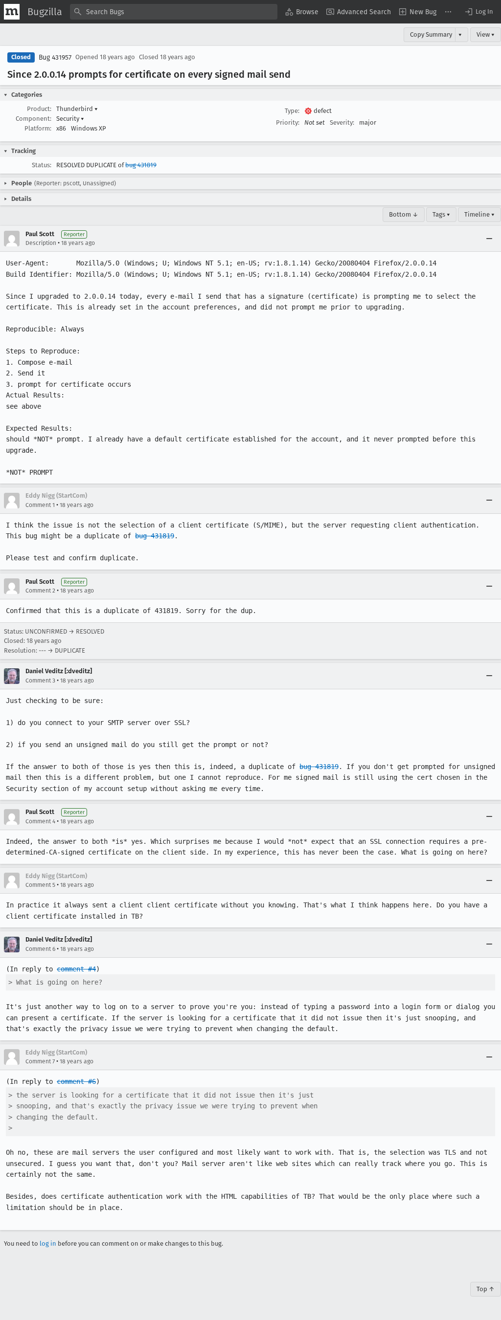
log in (48, 1243)
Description (40, 243)
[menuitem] (301, 12)
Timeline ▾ (479, 214)
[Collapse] (489, 238)
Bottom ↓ (403, 214)
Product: (39, 108)
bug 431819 (141, 165)
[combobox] (173, 12)
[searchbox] (173, 12)
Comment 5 (40, 884)
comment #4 (76, 969)
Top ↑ (486, 1289)
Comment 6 (40, 949)
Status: (41, 165)
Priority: (287, 122)
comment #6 (76, 1081)
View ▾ (486, 34)
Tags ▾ (441, 214)
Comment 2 (40, 590)
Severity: (342, 122)
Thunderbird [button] (77, 108)
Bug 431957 (55, 57)
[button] (478, 12)
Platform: (37, 128)
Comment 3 (40, 680)
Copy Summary (431, 34)
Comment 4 (40, 821)
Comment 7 (40, 1061)
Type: (292, 110)
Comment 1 (40, 505)
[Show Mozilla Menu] (12, 12)
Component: (33, 118)
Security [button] (70, 118)
